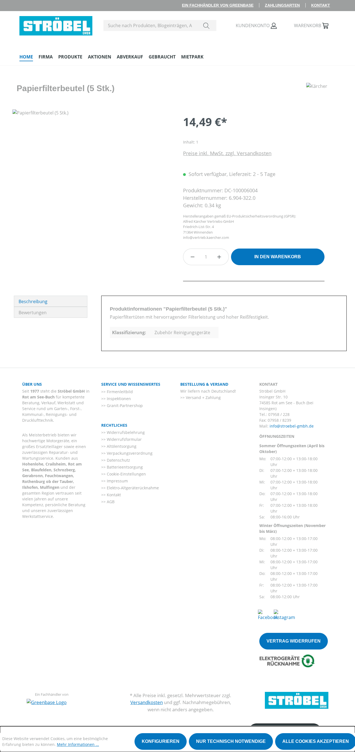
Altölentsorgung (121, 446)
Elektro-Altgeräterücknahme (132, 487)
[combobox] (150, 25)
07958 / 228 (279, 414)
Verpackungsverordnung (129, 453)
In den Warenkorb (277, 256)
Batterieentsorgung (124, 467)
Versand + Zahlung (203, 397)
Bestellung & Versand (204, 384)
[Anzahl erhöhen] (219, 257)
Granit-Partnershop (124, 405)
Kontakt (320, 5)
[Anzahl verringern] (192, 257)
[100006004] (92, 169)
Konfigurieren (160, 741)
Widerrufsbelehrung (125, 432)
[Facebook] (268, 615)
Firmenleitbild (119, 391)
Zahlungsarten (282, 5)
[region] (92, 169)
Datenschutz (118, 460)
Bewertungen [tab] (33, 313)
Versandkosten (146, 702)
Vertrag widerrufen (294, 641)
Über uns (32, 384)
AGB (110, 501)
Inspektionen (118, 398)
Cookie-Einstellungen (126, 474)
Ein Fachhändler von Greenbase (217, 5)
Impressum (117, 481)
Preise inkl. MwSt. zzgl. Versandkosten (227, 153)
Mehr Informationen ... (78, 744)
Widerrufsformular (124, 439)
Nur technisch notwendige (231, 741)
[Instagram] (284, 615)
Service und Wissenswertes (130, 384)
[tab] (50, 301)
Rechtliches (114, 425)
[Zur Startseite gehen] (55, 24)
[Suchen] (206, 25)
